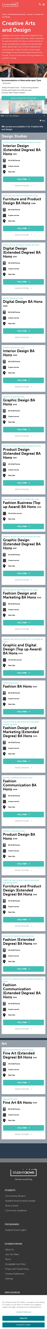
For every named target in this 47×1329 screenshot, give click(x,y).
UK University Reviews (15, 1196)
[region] (23, 1312)
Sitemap (9, 1278)
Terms (8, 1259)
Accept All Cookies (23, 1325)
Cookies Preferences (14, 1274)
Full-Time (22, 179)
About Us (9, 1249)
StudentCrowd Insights (15, 1230)
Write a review (11, 1205)
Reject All (23, 1318)
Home (4, 14)
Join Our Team (12, 1254)
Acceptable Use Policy (15, 1264)
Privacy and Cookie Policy (17, 1269)
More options (22, 186)
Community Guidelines (16, 1210)
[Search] (40, 4)
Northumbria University (17, 14)
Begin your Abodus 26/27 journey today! (23, 98)
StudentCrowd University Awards (20, 1201)
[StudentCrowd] (10, 4)
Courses (29, 14)
